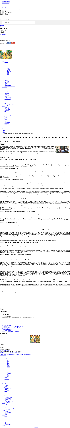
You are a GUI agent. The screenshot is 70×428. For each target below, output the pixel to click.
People (8, 72)
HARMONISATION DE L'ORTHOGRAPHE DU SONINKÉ (12, 326)
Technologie (9, 372)
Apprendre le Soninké (8, 397)
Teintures (6, 117)
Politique (8, 73)
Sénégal (8, 64)
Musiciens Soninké (8, 108)
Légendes (6, 89)
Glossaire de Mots (5, 328)
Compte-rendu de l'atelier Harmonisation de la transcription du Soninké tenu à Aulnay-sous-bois (15, 354)
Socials (6, 124)
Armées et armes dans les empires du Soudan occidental (11, 331)
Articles (6, 119)
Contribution (9, 76)
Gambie (8, 359)
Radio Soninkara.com (5, 3)
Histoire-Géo (4, 87)
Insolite (8, 78)
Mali (7, 360)
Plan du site (4, 7)
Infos (3, 61)
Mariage (6, 92)
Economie (8, 67)
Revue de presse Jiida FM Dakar (10, 86)
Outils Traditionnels (8, 115)
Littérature (6, 80)
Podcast (6, 422)
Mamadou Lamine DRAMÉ (5, 350)
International (9, 71)
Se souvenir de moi (4, 33)
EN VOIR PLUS (3, 355)
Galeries (3, 5)
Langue (3, 396)
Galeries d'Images (7, 122)
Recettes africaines (8, 99)
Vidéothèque (7, 123)
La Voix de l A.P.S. (8, 105)
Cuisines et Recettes (8, 97)
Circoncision (7, 93)
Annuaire (6, 121)
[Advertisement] (19, 47)
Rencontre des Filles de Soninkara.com (8, 324)
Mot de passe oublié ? (3, 34)
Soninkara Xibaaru (8, 85)
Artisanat (3, 113)
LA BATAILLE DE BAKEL (7, 325)
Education (8, 69)
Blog (5, 120)
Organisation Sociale (8, 91)
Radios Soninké (7, 409)
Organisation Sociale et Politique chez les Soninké (10, 323)
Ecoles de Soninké (8, 102)
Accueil (3, 130)
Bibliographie (7, 81)
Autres (3, 118)
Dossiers (8, 66)
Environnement (7, 95)
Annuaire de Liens (8, 127)
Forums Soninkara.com (6, 2)
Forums (3, 128)
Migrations (6, 96)
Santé (7, 77)
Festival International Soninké (9, 112)
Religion (6, 94)
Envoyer (2, 309)
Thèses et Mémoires (8, 98)
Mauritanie (8, 65)
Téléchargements (7, 126)
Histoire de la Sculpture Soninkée (7, 329)
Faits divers (8, 70)
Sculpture (6, 114)
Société (8, 74)
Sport (7, 75)
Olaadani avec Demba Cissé (9, 104)
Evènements (6, 421)
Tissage (6, 116)
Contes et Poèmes (7, 109)
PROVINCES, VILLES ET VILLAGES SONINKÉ (11, 327)
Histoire (6, 384)
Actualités (6, 62)
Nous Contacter (5, 6)
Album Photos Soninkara (6, 330)
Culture (8, 68)
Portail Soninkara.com (6, 1)
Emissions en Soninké (8, 101)
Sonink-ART (7, 110)
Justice (8, 79)
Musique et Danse (7, 107)
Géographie (6, 385)
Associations (7, 82)
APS (5, 111)
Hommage (6, 83)
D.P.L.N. (6, 103)
